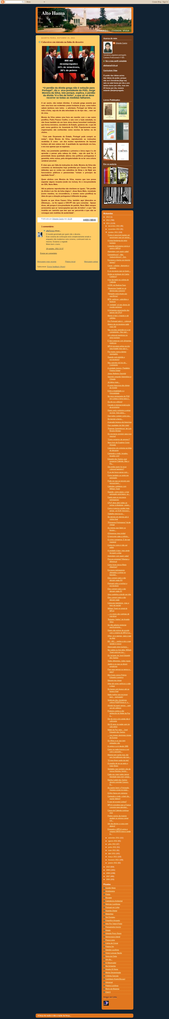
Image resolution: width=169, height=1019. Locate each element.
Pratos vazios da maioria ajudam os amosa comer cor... (118, 818)
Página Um (109, 947)
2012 (108, 220)
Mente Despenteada (113, 973)
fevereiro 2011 (113, 860)
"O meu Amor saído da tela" (118, 760)
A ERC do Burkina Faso (117, 285)
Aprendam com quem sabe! (118, 251)
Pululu (107, 894)
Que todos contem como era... (119, 416)
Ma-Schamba (110, 966)
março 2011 (113, 857)
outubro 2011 (113, 232)
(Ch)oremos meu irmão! (117, 533)
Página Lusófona (111, 986)
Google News (110, 888)
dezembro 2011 (114, 226)
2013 (108, 217)
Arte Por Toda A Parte (113, 924)
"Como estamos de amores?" (119, 439)
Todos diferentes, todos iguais (119, 661)
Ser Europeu (110, 917)
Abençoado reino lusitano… (118, 647)
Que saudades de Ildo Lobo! (118, 425)
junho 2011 (112, 847)
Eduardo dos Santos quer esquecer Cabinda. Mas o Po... (118, 461)
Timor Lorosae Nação (113, 953)
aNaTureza (50, 231)
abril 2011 (112, 854)
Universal (109, 982)
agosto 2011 (113, 841)
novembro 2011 (114, 229)
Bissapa (108, 898)
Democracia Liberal (112, 937)
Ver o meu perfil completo (116, 61)
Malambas (109, 914)
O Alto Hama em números (117, 793)
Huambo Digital (111, 911)
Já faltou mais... (114, 382)
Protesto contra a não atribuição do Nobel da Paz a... (119, 713)
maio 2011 (112, 850)
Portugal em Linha (112, 907)
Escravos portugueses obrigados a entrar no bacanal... (117, 572)
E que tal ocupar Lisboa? (117, 802)
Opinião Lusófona (112, 950)
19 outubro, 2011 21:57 (55, 249)
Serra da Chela (111, 956)
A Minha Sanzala (111, 976)
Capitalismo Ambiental (114, 901)
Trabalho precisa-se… (116, 514)
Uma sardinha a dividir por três (119, 594)
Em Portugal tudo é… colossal (119, 321)
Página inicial (70, 262)
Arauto (108, 930)
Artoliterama (110, 891)
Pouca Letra (110, 940)
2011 (108, 223)
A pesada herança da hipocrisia (120, 422)
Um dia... (108, 959)
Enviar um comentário (48, 253)
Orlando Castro (121, 43)
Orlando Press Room (113, 933)
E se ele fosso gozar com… (118, 472)
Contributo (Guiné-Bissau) (115, 979)
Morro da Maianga (112, 989)
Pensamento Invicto (113, 927)
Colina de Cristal (111, 943)
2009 (108, 870)
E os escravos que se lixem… (119, 271)
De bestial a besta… (115, 419)
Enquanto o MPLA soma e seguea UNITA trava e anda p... (119, 831)
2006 (108, 879)
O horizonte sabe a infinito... (118, 536)
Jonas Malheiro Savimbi (117, 374)
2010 (108, 867)
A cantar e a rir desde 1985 (118, 746)
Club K (108, 992)
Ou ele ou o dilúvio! (115, 402)
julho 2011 (112, 844)
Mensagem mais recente (46, 262)
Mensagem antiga (91, 262)
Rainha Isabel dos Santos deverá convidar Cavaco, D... (118, 782)
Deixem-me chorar (115, 680)
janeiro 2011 (113, 863)
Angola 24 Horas (111, 969)
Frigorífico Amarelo (112, 920)
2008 (108, 873)
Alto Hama (53, 13)
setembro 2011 (114, 838)
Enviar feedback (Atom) (56, 267)
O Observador (110, 963)
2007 (108, 876)
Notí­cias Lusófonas (112, 904)
